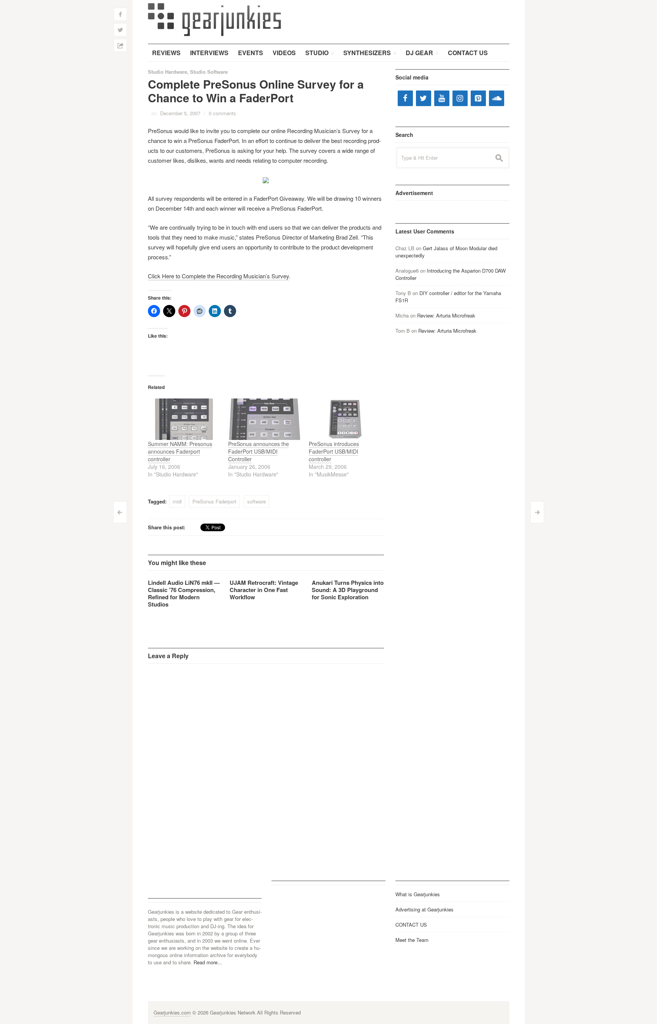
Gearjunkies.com (172, 1012)
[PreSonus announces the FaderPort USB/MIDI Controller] (264, 419)
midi (177, 501)
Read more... (208, 962)
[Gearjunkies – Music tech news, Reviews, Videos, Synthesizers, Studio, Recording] (214, 19)
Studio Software (209, 71)
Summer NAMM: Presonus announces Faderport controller (180, 451)
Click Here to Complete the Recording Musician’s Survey (218, 276)
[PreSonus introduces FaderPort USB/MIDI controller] (345, 419)
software (256, 501)
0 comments (222, 113)
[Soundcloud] (496, 98)
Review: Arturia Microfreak (446, 315)
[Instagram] (460, 98)
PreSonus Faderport (214, 501)
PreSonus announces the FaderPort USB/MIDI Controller (258, 451)
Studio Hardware (167, 71)
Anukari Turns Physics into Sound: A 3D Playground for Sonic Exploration (348, 589)
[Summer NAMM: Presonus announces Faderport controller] (184, 419)
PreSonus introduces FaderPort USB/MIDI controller (334, 451)
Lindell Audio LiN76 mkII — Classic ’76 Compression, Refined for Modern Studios (184, 593)
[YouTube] (441, 98)
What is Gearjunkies (417, 894)
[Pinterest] (478, 98)
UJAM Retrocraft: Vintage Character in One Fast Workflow (264, 589)
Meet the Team (411, 939)
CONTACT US (411, 924)
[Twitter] (423, 98)
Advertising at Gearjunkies (424, 909)
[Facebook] (405, 98)
